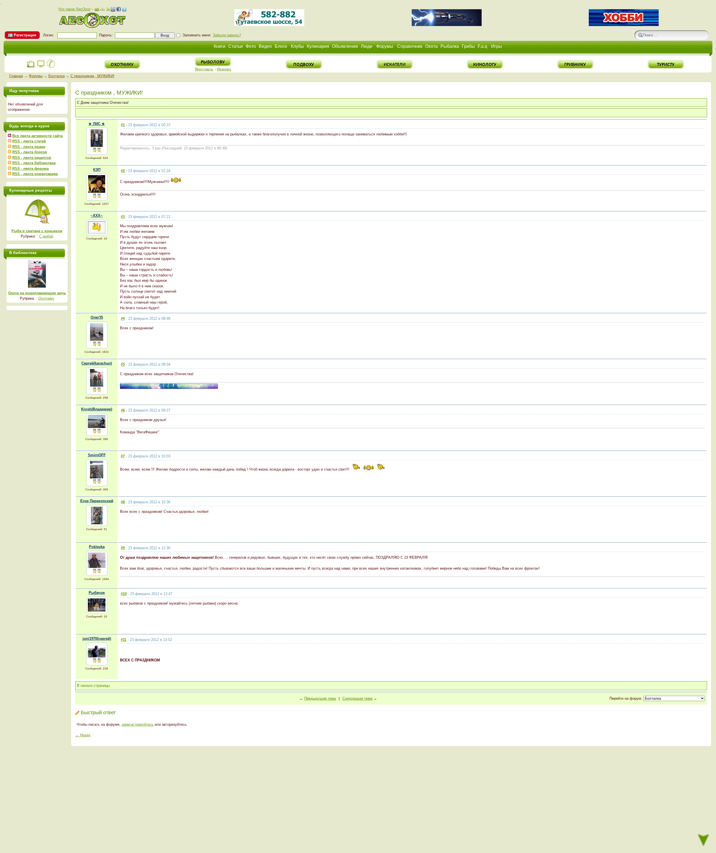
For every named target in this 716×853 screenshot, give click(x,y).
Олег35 (97, 317)
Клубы (297, 46)
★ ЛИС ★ (96, 124)
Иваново (224, 69)
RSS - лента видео (28, 147)
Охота (431, 46)
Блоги (281, 46)
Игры (496, 46)
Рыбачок (97, 593)
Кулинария (318, 46)
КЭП (96, 170)
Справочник (409, 46)
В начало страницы (93, 685)
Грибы (468, 46)
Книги (219, 46)
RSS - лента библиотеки (34, 163)
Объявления (345, 46)
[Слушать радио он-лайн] (30, 67)
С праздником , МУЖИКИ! (92, 76)
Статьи (235, 46)
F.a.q (482, 46)
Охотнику (46, 298)
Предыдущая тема (320, 698)
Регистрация (25, 35)
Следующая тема (357, 698)
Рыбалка (450, 46)
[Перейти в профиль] (97, 146)
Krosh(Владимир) (96, 409)
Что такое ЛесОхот (74, 9)
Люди (366, 46)
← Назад (82, 735)
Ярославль (204, 69)
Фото (251, 46)
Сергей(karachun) (96, 363)
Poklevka (97, 547)
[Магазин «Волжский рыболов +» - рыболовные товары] (269, 25)
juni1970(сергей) (97, 638)
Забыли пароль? (227, 35)
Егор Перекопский (96, 501)
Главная (16, 76)
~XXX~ (97, 215)
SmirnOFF (97, 455)
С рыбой (46, 236)
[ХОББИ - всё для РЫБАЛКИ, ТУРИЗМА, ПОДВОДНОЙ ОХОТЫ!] (624, 25)
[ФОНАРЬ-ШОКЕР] (447, 25)
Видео (265, 46)
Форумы (384, 46)
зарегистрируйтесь (138, 724)
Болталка (56, 76)
